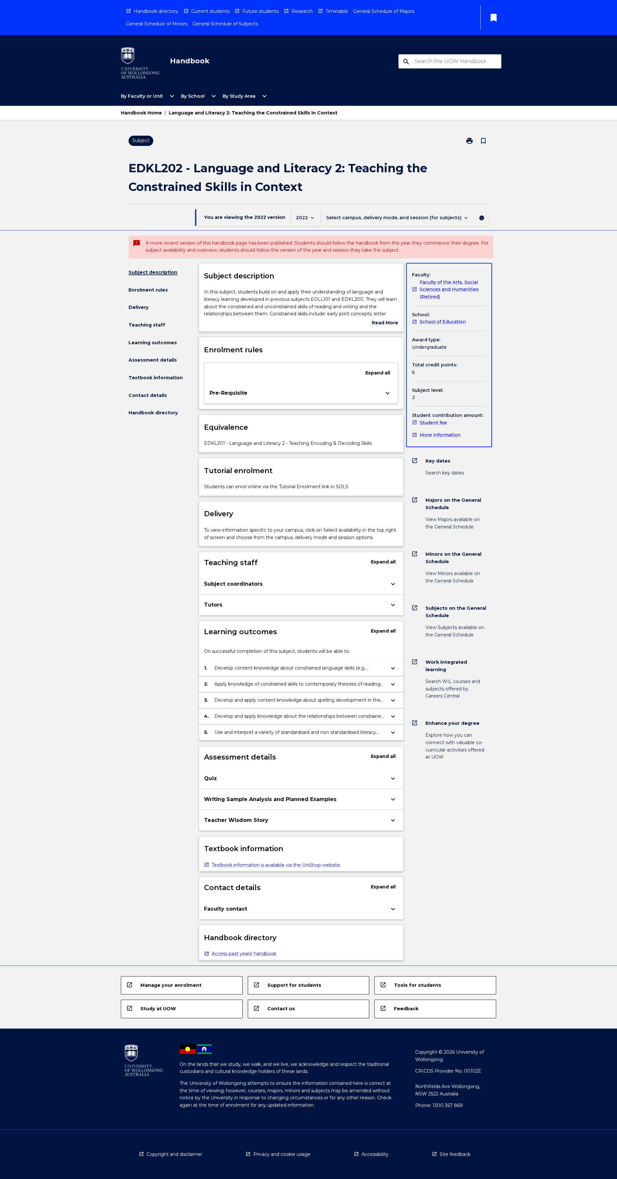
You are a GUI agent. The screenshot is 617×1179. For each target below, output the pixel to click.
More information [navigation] (440, 435)
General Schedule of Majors (383, 11)
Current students (210, 11)
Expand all (377, 373)
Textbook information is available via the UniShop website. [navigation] (276, 865)
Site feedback (455, 1154)
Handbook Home (141, 113)
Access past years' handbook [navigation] (244, 954)
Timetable (337, 11)
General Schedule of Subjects (225, 24)
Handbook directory (156, 11)
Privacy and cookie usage (281, 1154)
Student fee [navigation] (433, 423)
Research (302, 11)
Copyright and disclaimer (174, 1154)
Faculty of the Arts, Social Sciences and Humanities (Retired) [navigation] (449, 289)
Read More (385, 323)
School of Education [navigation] (443, 322)
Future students (260, 11)
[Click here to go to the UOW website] (140, 64)
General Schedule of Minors (156, 24)
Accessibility (375, 1154)
